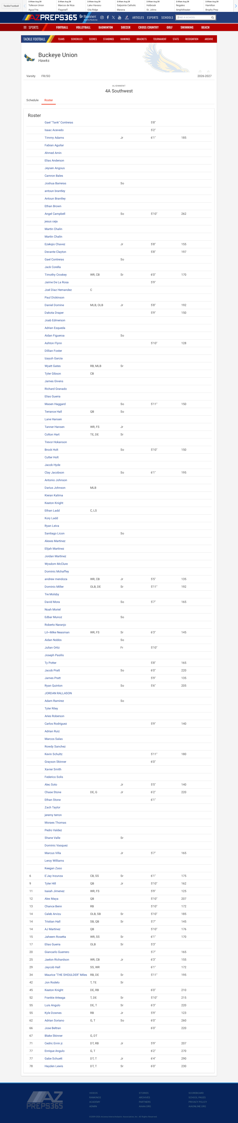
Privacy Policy (198, 1102)
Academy (94, 1102)
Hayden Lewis (54, 1066)
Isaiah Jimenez (55, 891)
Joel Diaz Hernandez (58, 290)
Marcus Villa (53, 853)
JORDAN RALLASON (58, 693)
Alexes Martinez (55, 541)
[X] (113, 17)
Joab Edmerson (55, 320)
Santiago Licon (55, 533)
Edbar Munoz (53, 617)
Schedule (32, 100)
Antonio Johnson (56, 480)
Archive (209, 39)
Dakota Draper (54, 312)
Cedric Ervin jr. (54, 1043)
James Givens (54, 381)
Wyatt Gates (53, 366)
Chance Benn (53, 906)
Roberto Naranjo (55, 624)
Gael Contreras (54, 259)
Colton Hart (52, 434)
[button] (236, 6)
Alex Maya (51, 898)
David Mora (52, 602)
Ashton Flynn (53, 343)
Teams (61, 39)
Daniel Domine (54, 305)
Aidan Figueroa (55, 335)
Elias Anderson (54, 160)
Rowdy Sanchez (55, 746)
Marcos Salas (54, 739)
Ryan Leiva (52, 526)
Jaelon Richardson (57, 959)
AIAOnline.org (197, 1106)
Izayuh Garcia (54, 358)
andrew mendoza (56, 579)
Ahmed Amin (53, 153)
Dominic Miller (54, 586)
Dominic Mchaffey (57, 571)
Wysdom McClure (56, 564)
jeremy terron (53, 815)
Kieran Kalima (54, 495)
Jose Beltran (53, 1028)
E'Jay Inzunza (54, 876)
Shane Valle (52, 838)
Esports (152, 17)
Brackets (142, 39)
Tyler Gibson (53, 373)
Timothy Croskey (56, 274)
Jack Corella (53, 267)
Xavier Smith (53, 769)
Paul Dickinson (54, 297)
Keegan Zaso (53, 868)
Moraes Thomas (55, 822)
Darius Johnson (55, 487)
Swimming (187, 27)
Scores (93, 39)
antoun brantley (55, 191)
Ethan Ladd (52, 510)
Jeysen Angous (55, 168)
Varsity (31, 76)
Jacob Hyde (52, 465)
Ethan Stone (53, 800)
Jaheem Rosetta (55, 936)
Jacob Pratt (52, 670)
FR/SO (45, 76)
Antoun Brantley (55, 198)
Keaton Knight (54, 503)
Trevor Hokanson (56, 442)
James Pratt (53, 678)
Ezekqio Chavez (55, 244)
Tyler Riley (51, 708)
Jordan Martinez (55, 556)
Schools (167, 17)
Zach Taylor (52, 807)
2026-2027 (204, 76)
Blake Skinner (53, 1035)
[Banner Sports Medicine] (88, 17)
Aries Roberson (54, 716)
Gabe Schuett (53, 1058)
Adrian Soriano (54, 1020)
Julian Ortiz (52, 647)
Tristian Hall (52, 921)
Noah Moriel (53, 609)
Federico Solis (54, 777)
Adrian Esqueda (55, 328)
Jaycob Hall (52, 967)
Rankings (125, 39)
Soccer (126, 27)
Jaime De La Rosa (57, 282)
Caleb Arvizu (53, 914)
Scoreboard (196, 1093)
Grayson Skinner (55, 761)
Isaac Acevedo (54, 130)
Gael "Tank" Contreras (59, 122)
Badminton (106, 27)
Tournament (159, 39)
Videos (93, 1093)
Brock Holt (51, 449)
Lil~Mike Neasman (57, 632)
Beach (205, 27)
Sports (33, 27)
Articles (138, 17)
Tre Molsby (52, 594)
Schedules (77, 39)
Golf (170, 27)
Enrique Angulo (55, 1051)
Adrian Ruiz (52, 731)
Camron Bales (54, 175)
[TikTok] (126, 17)
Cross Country (148, 27)
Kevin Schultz (53, 754)
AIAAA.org (145, 1106)
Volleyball (83, 27)
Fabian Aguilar (54, 145)
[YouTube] (119, 17)
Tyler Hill (50, 883)
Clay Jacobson (54, 472)
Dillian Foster (53, 350)
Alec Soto (51, 784)
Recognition (191, 39)
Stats (176, 39)
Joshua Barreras (55, 183)
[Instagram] (102, 17)
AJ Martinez (52, 929)
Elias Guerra (52, 396)
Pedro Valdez (53, 830)
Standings (108, 39)
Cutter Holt (52, 457)
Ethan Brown (53, 206)
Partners (145, 1102)
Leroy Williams (54, 860)
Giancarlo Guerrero (57, 952)
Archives (144, 1097)
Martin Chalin (53, 229)
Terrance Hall (53, 411)
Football (62, 27)
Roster (48, 100)
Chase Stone (53, 792)
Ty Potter (50, 663)
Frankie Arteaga (55, 997)
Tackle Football (11, 6)
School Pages (197, 1097)
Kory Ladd (51, 518)
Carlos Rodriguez (56, 723)
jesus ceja (51, 221)
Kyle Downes (53, 1013)
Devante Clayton (55, 252)
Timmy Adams (54, 137)
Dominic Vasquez (56, 845)
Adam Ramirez (54, 701)
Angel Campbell (55, 214)
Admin (93, 1106)
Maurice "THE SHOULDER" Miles (66, 975)
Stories (144, 1093)
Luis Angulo (52, 1005)
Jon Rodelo (52, 982)
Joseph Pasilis (54, 655)
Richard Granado (56, 389)
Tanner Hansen (55, 427)
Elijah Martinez (54, 548)
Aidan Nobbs (53, 640)
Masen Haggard (55, 404)
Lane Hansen (53, 419)
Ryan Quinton (53, 685)
